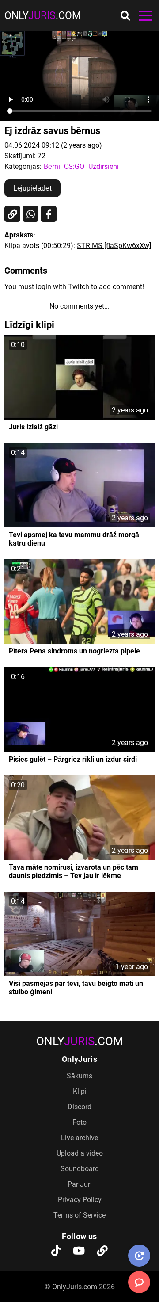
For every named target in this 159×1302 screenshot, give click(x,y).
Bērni (52, 166)
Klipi (80, 1091)
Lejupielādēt (32, 188)
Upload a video (80, 1153)
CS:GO (74, 166)
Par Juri (80, 1184)
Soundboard (80, 1169)
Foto (79, 1122)
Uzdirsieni (103, 166)
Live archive (79, 1138)
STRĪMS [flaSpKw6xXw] (114, 245)
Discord (79, 1107)
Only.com (42, 16)
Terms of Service (79, 1215)
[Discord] (102, 1251)
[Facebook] (49, 214)
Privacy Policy (80, 1199)
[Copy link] (12, 214)
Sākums (79, 1076)
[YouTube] (79, 1251)
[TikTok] (56, 1251)
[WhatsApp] (30, 214)
